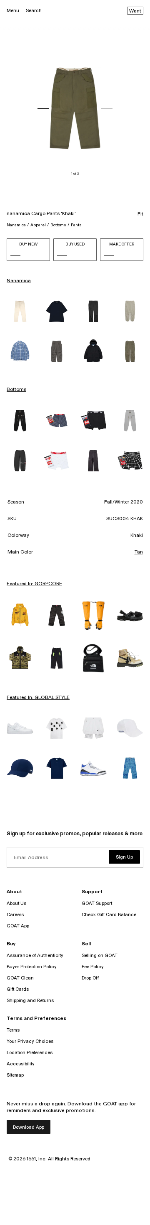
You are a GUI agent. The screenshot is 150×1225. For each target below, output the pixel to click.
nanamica (16, 225)
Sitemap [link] (15, 1075)
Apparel (38, 225)
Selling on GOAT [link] (100, 955)
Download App (28, 1127)
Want (135, 11)
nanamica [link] (19, 280)
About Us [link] (16, 903)
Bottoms (58, 225)
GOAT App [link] (18, 926)
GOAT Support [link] (97, 903)
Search (34, 10)
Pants (76, 225)
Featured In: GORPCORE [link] (34, 583)
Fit (140, 214)
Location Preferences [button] (29, 1052)
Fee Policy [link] (93, 966)
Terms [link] (13, 1030)
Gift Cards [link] (18, 989)
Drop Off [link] (90, 978)
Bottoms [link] (16, 389)
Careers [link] (15, 914)
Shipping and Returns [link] (30, 1000)
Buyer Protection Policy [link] (32, 966)
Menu (13, 10)
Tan (139, 552)
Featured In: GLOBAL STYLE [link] (38, 697)
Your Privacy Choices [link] (30, 1041)
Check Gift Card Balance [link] (109, 914)
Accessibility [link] (21, 1064)
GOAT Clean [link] (20, 978)
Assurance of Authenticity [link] (35, 955)
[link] (20, 311)
